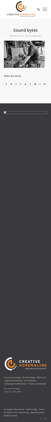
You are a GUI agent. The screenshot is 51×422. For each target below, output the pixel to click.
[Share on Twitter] (11, 84)
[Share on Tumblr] (30, 84)
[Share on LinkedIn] (25, 84)
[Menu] (43, 9)
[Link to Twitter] (45, 419)
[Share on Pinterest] (20, 84)
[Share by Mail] (44, 84)
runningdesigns (35, 36)
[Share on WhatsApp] (16, 84)
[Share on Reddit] (40, 84)
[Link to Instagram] (41, 419)
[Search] (37, 9)
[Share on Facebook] (6, 84)
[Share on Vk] (35, 84)
